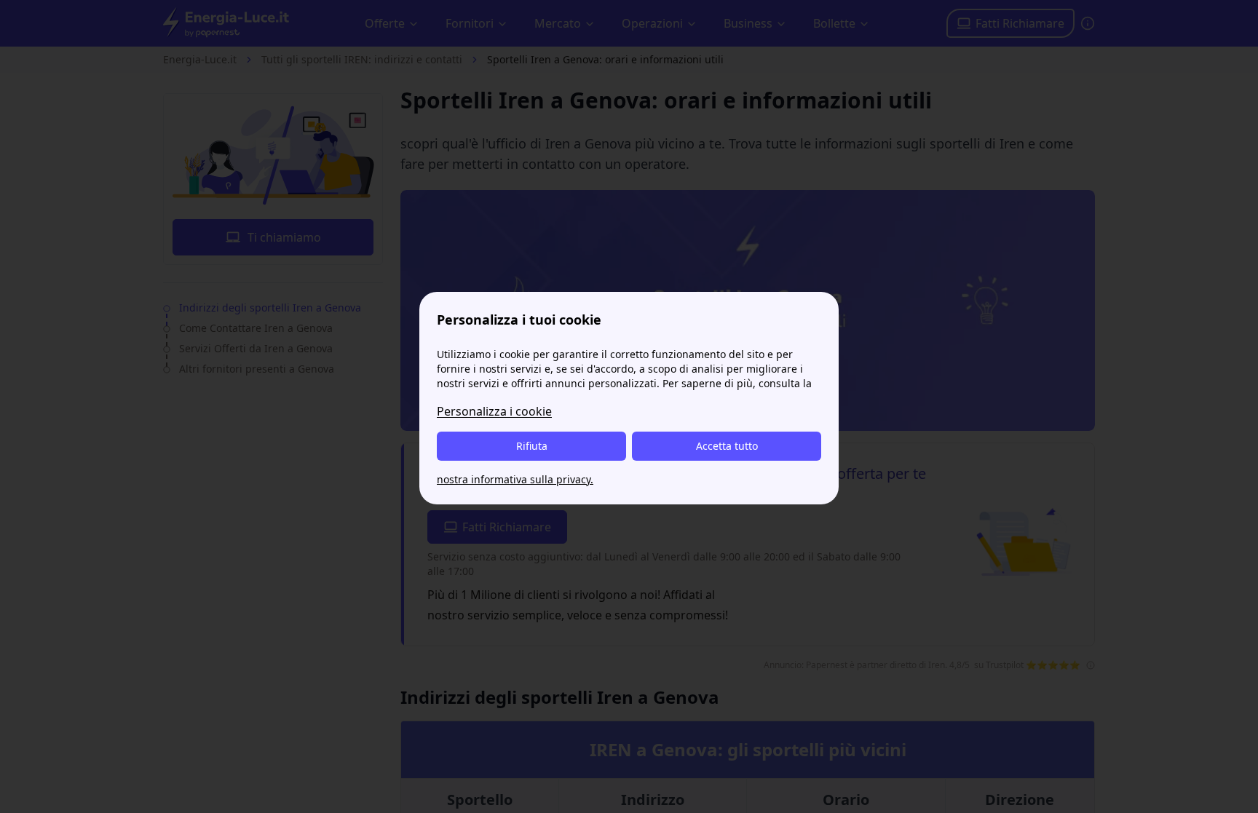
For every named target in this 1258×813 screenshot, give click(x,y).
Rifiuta (531, 446)
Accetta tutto (727, 446)
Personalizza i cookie (494, 411)
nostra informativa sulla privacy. (515, 479)
